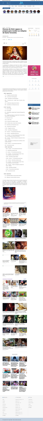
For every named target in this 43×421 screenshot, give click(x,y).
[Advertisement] (34, 51)
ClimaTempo (38, 28)
